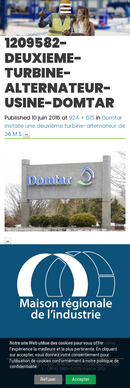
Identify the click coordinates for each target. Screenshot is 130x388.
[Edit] (26, 134)
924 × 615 (81, 117)
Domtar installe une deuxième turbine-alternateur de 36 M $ (65, 126)
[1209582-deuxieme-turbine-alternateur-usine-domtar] (65, 191)
